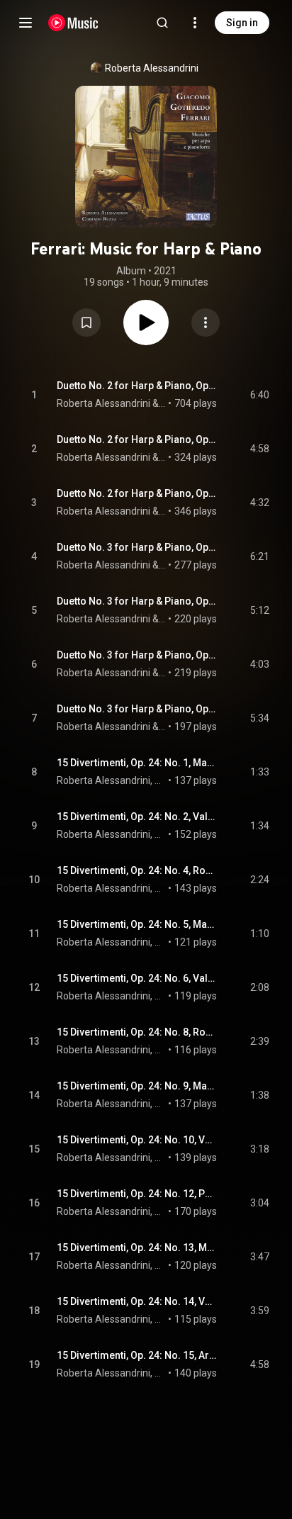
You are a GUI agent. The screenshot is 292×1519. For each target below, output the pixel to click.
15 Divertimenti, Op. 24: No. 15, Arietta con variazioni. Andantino (137, 1355)
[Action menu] (205, 322)
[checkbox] (259, 394)
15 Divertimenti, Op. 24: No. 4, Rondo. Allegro (137, 870)
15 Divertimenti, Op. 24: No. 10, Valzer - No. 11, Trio (137, 1139)
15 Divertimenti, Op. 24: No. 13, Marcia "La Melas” (137, 1247)
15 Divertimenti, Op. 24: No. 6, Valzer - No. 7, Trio (137, 978)
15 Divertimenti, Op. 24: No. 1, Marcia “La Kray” (137, 762)
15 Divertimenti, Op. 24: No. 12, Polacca (137, 1193)
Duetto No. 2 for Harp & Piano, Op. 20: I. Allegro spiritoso (137, 385)
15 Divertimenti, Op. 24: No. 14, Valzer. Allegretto (137, 1301)
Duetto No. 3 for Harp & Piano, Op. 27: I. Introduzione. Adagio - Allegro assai (137, 547)
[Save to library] (86, 322)
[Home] (73, 22)
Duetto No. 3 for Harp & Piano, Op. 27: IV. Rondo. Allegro (137, 708)
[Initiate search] (162, 22)
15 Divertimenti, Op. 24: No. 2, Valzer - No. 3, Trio (137, 816)
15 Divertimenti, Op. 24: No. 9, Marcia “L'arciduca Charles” (137, 1086)
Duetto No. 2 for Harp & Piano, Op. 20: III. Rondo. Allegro (137, 493)
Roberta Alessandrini (151, 68)
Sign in (242, 22)
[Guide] (25, 22)
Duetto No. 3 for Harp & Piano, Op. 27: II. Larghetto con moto (137, 601)
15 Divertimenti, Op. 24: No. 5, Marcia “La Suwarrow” (137, 924)
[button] (86, 322)
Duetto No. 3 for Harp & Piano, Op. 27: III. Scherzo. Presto (137, 655)
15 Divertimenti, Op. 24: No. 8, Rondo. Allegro (137, 1032)
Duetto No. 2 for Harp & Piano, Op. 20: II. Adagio (137, 439)
